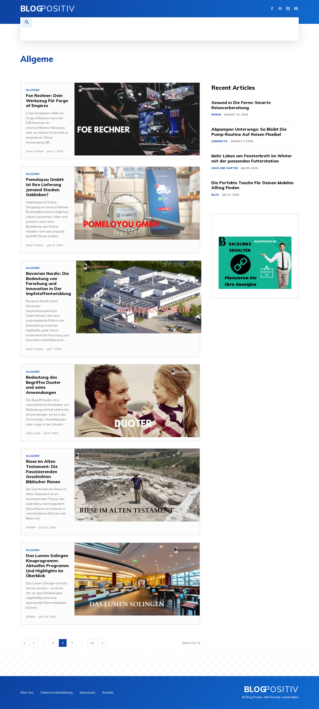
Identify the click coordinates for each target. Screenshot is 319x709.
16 (92, 643)
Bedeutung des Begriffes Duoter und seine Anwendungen (43, 384)
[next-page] (102, 643)
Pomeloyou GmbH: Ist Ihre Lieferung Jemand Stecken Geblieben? (45, 187)
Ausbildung (45, 69)
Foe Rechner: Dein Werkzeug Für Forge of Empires (47, 100)
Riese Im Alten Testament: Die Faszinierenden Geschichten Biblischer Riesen (43, 471)
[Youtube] (296, 8)
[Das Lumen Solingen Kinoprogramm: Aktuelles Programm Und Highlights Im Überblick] (137, 579)
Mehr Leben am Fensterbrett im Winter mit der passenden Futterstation (251, 158)
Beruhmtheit (72, 69)
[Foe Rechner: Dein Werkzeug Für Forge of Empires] (137, 119)
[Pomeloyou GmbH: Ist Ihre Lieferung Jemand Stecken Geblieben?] (137, 203)
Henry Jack (33, 433)
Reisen (308, 69)
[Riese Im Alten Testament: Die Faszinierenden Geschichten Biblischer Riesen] (137, 485)
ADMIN (30, 527)
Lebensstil (270, 69)
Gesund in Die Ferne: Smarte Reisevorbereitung (241, 105)
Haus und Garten (221, 69)
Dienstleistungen (120, 69)
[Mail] (280, 8)
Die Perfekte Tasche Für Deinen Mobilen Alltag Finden (252, 185)
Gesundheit (190, 69)
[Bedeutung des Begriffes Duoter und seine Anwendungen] (137, 400)
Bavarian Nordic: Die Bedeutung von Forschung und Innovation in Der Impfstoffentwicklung (48, 283)
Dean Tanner (34, 151)
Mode (291, 69)
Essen (146, 69)
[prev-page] (24, 643)
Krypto (248, 69)
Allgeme (33, 90)
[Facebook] (272, 8)
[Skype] (288, 8)
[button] (27, 22)
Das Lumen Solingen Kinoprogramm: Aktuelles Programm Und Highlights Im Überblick (47, 565)
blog (94, 69)
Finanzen (166, 69)
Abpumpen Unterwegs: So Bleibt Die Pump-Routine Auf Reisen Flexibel (249, 131)
